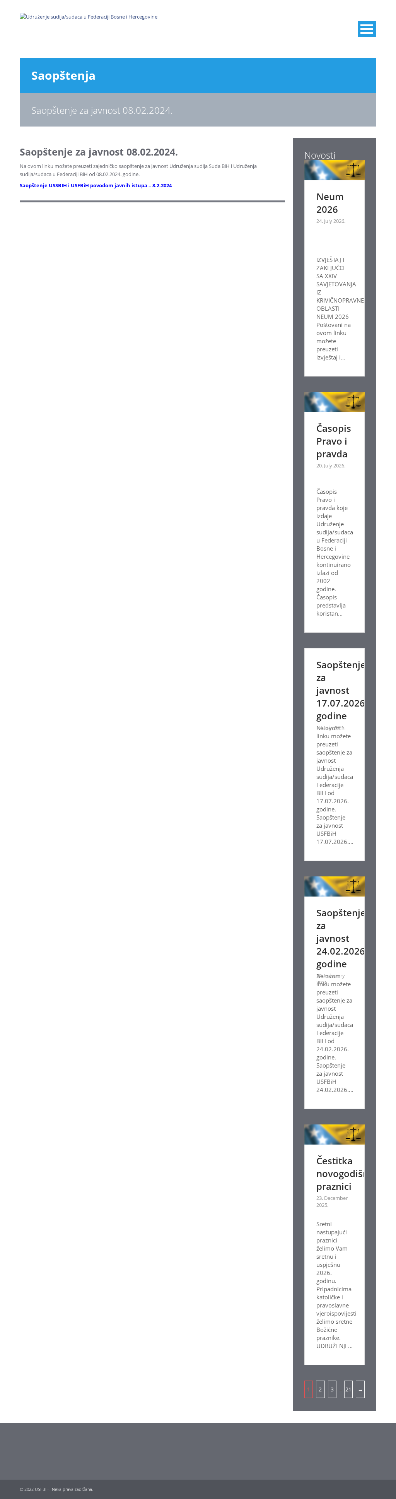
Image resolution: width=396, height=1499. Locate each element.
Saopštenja (63, 75)
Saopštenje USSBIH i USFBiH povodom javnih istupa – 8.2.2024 (96, 185)
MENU (367, 29)
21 (348, 1389)
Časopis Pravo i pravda (333, 441)
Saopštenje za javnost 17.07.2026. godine (342, 690)
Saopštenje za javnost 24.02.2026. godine (342, 938)
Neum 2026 (330, 203)
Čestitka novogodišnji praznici (345, 1173)
